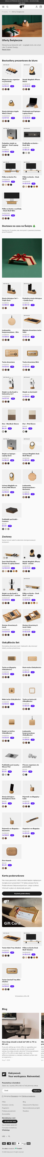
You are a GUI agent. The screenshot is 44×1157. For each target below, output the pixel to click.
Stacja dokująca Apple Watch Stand (10, 112)
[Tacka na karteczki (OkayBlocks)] (32, 690)
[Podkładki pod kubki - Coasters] (11, 510)
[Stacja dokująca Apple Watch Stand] (11, 102)
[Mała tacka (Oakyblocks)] (11, 690)
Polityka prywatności (9, 1111)
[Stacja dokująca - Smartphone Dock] (11, 788)
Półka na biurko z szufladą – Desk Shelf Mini (11, 210)
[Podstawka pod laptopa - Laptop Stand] (32, 102)
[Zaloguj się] (36, 7)
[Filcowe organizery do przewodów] (32, 756)
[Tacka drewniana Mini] (32, 353)
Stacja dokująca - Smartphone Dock (8, 797)
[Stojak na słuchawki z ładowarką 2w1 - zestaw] (11, 584)
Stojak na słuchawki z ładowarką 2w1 (10, 393)
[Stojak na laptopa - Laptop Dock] (11, 444)
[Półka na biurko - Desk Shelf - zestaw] (32, 584)
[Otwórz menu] (3, 7)
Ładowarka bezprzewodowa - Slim (10, 331)
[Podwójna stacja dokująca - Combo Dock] (32, 289)
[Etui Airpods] (11, 851)
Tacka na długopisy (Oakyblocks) (9, 668)
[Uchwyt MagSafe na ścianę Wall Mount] (11, 476)
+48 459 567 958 (10, 1121)
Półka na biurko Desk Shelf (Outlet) (30, 949)
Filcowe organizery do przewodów (31, 766)
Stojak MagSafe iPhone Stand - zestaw (31, 562)
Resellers (26, 1111)
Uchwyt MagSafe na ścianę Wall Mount (9, 486)
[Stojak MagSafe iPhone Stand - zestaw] (32, 552)
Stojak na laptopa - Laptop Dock (9, 454)
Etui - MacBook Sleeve (10, 424)
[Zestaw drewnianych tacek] (11, 616)
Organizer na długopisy (31, 828)
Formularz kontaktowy (9, 1128)
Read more (6, 49)
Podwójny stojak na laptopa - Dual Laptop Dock (10, 145)
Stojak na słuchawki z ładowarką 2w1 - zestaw (11, 594)
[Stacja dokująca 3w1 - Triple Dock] (11, 289)
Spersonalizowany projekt (31, 1108)
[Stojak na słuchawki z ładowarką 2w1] (11, 383)
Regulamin (14, 1096)
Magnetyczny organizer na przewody (11, 80)
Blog (24, 1102)
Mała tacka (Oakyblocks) (11, 699)
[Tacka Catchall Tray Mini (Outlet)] (11, 970)
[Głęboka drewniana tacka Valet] (32, 321)
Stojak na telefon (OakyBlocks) (8, 732)
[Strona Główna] (22, 6)
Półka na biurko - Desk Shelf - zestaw (31, 594)
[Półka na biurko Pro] (11, 168)
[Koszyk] (40, 7)
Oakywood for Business (30, 1105)
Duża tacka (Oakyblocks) (32, 667)
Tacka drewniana (8, 362)
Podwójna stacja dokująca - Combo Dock (32, 299)
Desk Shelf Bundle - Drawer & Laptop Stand (10, 562)
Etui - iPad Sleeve (29, 424)
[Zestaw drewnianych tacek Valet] (32, 616)
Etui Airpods (6, 860)
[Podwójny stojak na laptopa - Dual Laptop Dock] (11, 134)
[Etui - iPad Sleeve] (32, 415)
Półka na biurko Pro (9, 177)
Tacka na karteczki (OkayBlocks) (29, 700)
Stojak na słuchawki (30, 392)
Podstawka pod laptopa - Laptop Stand (32, 112)
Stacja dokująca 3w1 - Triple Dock (10, 299)
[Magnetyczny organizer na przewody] (11, 70)
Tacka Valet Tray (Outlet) (11, 948)
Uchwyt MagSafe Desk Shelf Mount (31, 454)
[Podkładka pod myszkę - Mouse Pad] (11, 756)
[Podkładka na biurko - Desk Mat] (32, 134)
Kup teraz (22, 3)
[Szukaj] (7, 6)
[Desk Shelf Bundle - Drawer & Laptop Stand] (11, 552)
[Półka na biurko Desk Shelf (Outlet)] (32, 939)
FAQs (4, 1102)
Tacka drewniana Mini (31, 362)
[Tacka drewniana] (11, 353)
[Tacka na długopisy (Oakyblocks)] (11, 658)
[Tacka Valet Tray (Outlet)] (11, 939)
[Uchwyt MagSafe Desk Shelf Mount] (32, 444)
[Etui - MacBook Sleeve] (11, 415)
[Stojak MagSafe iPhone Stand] (32, 70)
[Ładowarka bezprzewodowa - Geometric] (32, 476)
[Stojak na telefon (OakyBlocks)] (11, 722)
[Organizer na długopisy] (32, 819)
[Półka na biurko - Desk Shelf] (32, 168)
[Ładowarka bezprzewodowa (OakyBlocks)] (32, 722)
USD (3, 1136)
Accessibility (6, 1114)
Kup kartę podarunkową (22, 893)
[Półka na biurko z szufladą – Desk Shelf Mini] (11, 200)
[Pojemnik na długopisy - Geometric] (11, 819)
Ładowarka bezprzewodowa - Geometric (29, 487)
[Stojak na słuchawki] (32, 383)
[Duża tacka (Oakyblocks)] (32, 658)
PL (9, 1136)
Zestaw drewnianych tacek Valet (30, 626)
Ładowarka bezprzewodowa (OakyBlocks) (29, 733)
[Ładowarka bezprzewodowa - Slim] (11, 321)
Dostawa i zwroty (8, 1105)
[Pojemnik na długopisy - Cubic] (32, 788)
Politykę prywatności (28, 1096)
